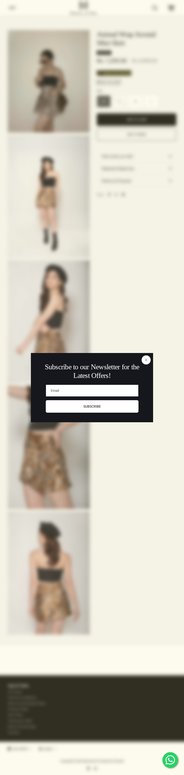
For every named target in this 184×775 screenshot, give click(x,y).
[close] (146, 359)
